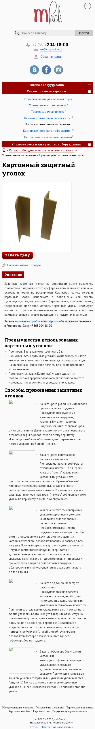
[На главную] (4, 150)
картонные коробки (27, 321)
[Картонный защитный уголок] (37, 248)
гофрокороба (55, 321)
